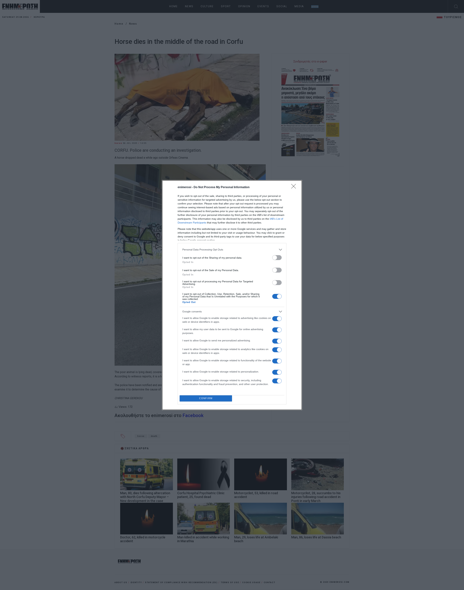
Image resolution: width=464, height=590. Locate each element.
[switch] (277, 257)
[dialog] (232, 295)
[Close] (294, 187)
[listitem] (232, 250)
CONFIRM (206, 398)
